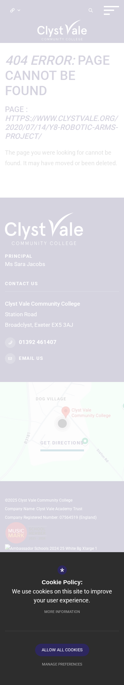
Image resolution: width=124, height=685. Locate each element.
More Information (62, 612)
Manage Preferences (62, 664)
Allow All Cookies (62, 649)
